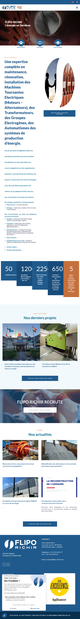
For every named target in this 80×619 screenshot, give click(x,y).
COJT (69, 615)
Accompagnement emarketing (56, 615)
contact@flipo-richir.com (54, 559)
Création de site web (38, 615)
